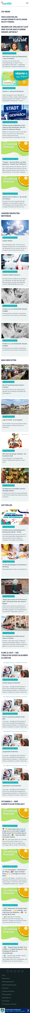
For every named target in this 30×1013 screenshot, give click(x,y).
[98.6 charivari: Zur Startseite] (13, 3)
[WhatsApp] (15, 971)
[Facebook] (7, 971)
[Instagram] (11, 971)
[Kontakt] (22, 971)
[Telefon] (18, 971)
